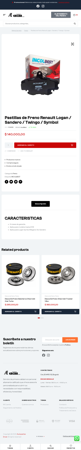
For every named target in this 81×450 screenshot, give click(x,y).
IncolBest (23, 127)
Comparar (11, 151)
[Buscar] (75, 23)
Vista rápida (20, 274)
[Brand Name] (13, 421)
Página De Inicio (17, 30)
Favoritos (71, 448)
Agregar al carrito (25, 145)
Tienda (10, 448)
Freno (26, 30)
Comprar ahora (63, 2)
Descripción (40, 204)
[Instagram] (48, 355)
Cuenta (30, 448)
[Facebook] (43, 355)
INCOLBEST (16, 177)
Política (67, 345)
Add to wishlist (26, 151)
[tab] (40, 204)
